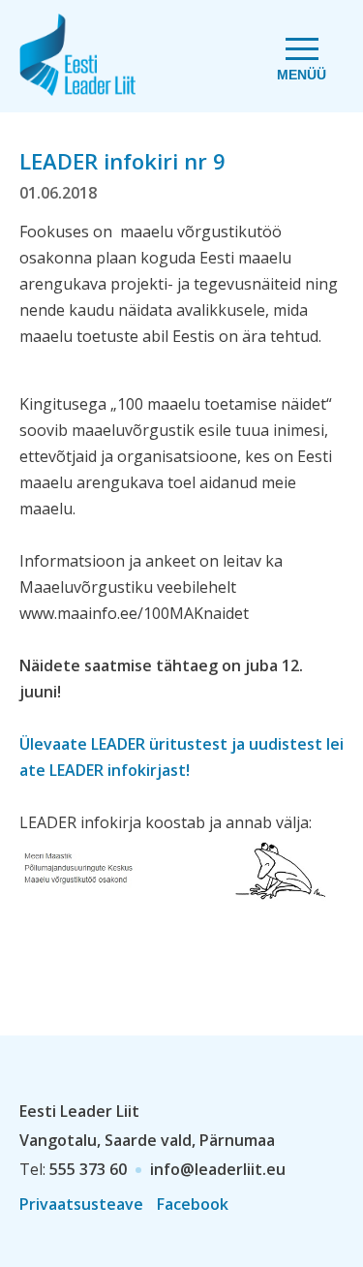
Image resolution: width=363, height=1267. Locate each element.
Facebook (192, 1204)
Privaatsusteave (81, 1204)
